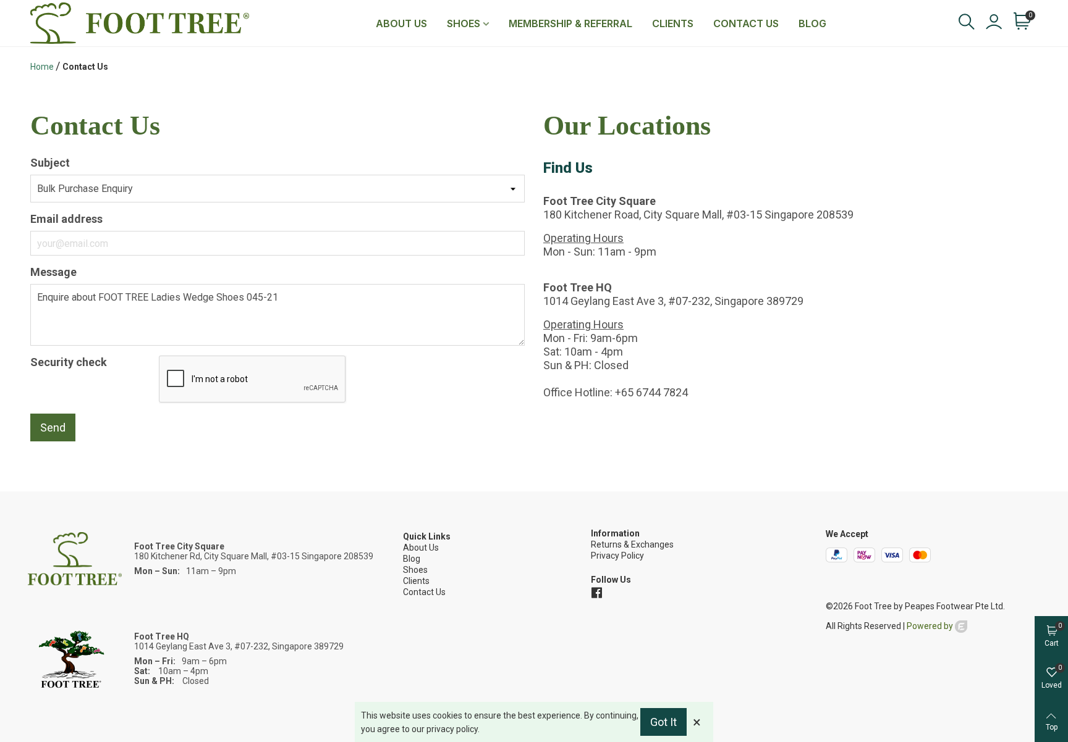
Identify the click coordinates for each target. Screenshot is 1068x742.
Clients (672, 23)
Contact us (746, 23)
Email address (66, 218)
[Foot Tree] (139, 22)
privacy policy (452, 729)
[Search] (966, 21)
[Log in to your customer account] (993, 23)
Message (53, 271)
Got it (663, 721)
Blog (812, 23)
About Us (401, 23)
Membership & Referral (570, 23)
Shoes (463, 23)
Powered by (931, 626)
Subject (50, 162)
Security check (68, 362)
